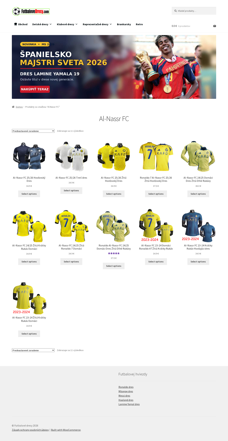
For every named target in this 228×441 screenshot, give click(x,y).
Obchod (22, 24)
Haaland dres (126, 400)
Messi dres (124, 395)
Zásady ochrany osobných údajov (30, 429)
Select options (29, 193)
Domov (19, 106)
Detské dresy (40, 24)
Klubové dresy (65, 24)
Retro (139, 24)
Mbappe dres (126, 391)
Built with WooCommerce (66, 429)
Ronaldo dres (126, 387)
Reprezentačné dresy (95, 24)
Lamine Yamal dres (129, 404)
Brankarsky (124, 24)
